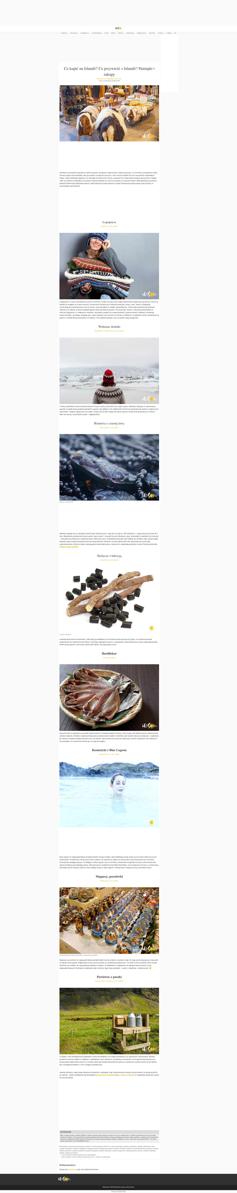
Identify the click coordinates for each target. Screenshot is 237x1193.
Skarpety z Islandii (98, 1151)
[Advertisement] (118, 13)
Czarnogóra (97, 33)
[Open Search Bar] (175, 33)
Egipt (113, 33)
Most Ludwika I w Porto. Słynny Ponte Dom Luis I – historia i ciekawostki (85, 1157)
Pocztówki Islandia (139, 1148)
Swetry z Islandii (143, 1151)
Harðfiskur (133, 1146)
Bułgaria (74, 33)
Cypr (106, 33)
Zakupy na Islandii (71, 1153)
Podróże (110, 79)
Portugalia (141, 33)
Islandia (101, 79)
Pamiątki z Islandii (126, 1148)
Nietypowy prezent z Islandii (109, 1148)
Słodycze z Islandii (111, 1151)
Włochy (152, 33)
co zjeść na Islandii (126, 1075)
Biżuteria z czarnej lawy (69, 1146)
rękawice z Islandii (85, 1151)
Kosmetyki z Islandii (71, 1148)
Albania (64, 33)
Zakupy (118, 79)
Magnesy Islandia (93, 1148)
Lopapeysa (83, 1148)
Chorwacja (85, 33)
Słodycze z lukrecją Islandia (127, 1151)
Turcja (160, 33)
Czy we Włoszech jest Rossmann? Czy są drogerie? (78, 1155)
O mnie (168, 33)
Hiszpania (130, 33)
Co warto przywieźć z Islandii (119, 1146)
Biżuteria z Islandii (84, 1146)
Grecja (121, 33)
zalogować (72, 1169)
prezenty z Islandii (71, 1151)
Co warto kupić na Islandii (100, 1146)
